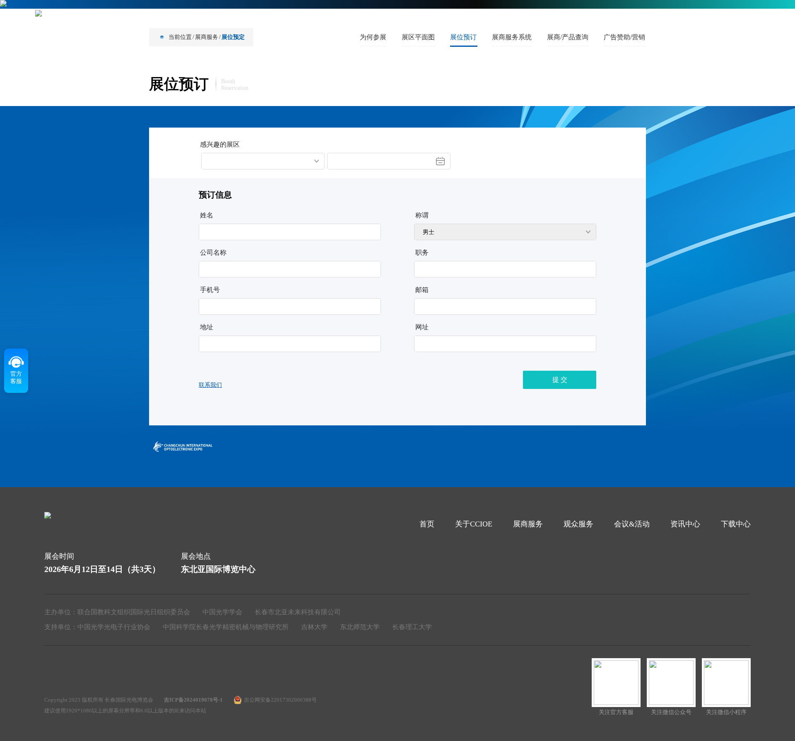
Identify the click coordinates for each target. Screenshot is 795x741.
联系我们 (210, 385)
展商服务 (342, 20)
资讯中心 (496, 20)
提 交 (559, 379)
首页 (243, 20)
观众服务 (391, 20)
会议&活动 (443, 20)
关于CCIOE (288, 20)
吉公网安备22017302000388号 (280, 700)
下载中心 (546, 20)
